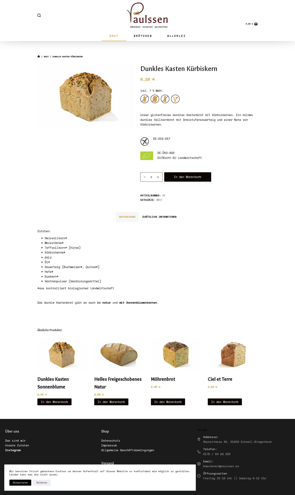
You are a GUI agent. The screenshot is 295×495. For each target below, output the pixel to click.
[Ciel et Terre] (233, 354)
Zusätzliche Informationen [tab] (159, 217)
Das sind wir (15, 440)
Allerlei (176, 36)
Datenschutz (110, 440)
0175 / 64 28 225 (216, 454)
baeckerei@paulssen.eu (221, 466)
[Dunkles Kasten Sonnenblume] (62, 354)
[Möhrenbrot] (176, 354)
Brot (113, 36)
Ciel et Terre (220, 379)
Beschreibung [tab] (127, 217)
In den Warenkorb (187, 177)
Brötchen (143, 36)
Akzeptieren (20, 482)
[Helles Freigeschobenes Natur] (119, 354)
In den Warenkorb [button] (54, 402)
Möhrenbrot (163, 379)
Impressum (109, 445)
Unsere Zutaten (17, 445)
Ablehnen (41, 482)
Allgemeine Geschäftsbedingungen (127, 450)
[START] (38, 56)
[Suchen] (39, 15)
